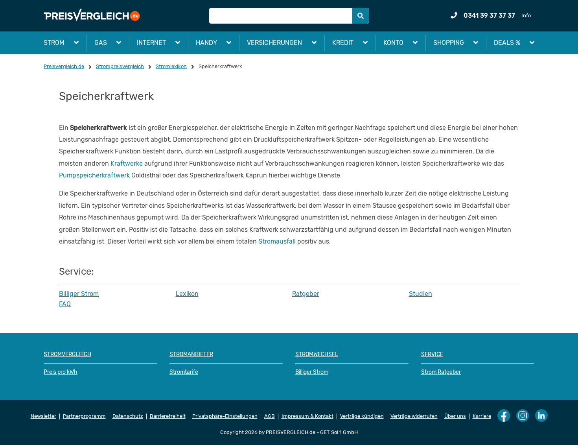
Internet (151, 42)
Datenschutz (127, 416)
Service (432, 354)
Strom (54, 42)
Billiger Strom (79, 293)
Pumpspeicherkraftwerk (94, 175)
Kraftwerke (126, 163)
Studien (420, 293)
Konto (393, 42)
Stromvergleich (67, 354)
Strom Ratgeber (441, 372)
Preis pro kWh (60, 372)
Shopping (448, 42)
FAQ (65, 304)
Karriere (482, 416)
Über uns (455, 416)
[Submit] (360, 16)
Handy (206, 42)
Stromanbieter (191, 354)
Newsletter (43, 416)
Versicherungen (274, 42)
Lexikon (187, 293)
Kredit (342, 42)
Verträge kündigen (362, 416)
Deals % (507, 42)
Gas (100, 42)
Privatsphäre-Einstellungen (225, 416)
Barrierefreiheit (168, 416)
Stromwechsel (316, 354)
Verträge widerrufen (414, 416)
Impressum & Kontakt (307, 416)
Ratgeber (305, 293)
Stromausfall (277, 241)
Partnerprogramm (84, 416)
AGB (269, 416)
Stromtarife (183, 372)
